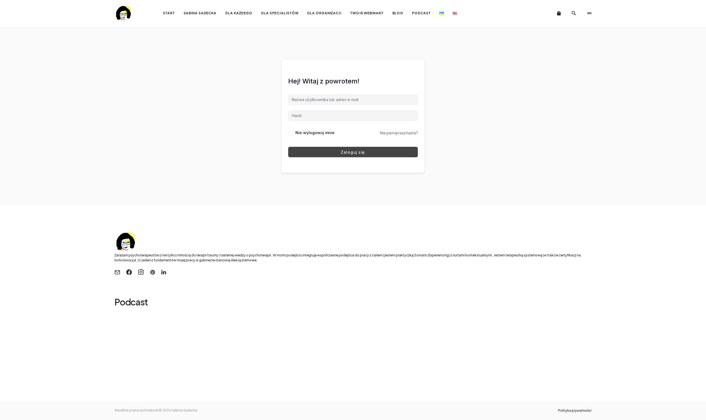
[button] (573, 13)
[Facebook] (129, 272)
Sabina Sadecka (184, 410)
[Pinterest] (152, 272)
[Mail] (117, 272)
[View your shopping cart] (559, 13)
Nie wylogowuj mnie (315, 132)
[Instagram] (141, 272)
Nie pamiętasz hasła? (399, 132)
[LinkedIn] (163, 272)
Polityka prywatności (575, 410)
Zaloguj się (353, 152)
